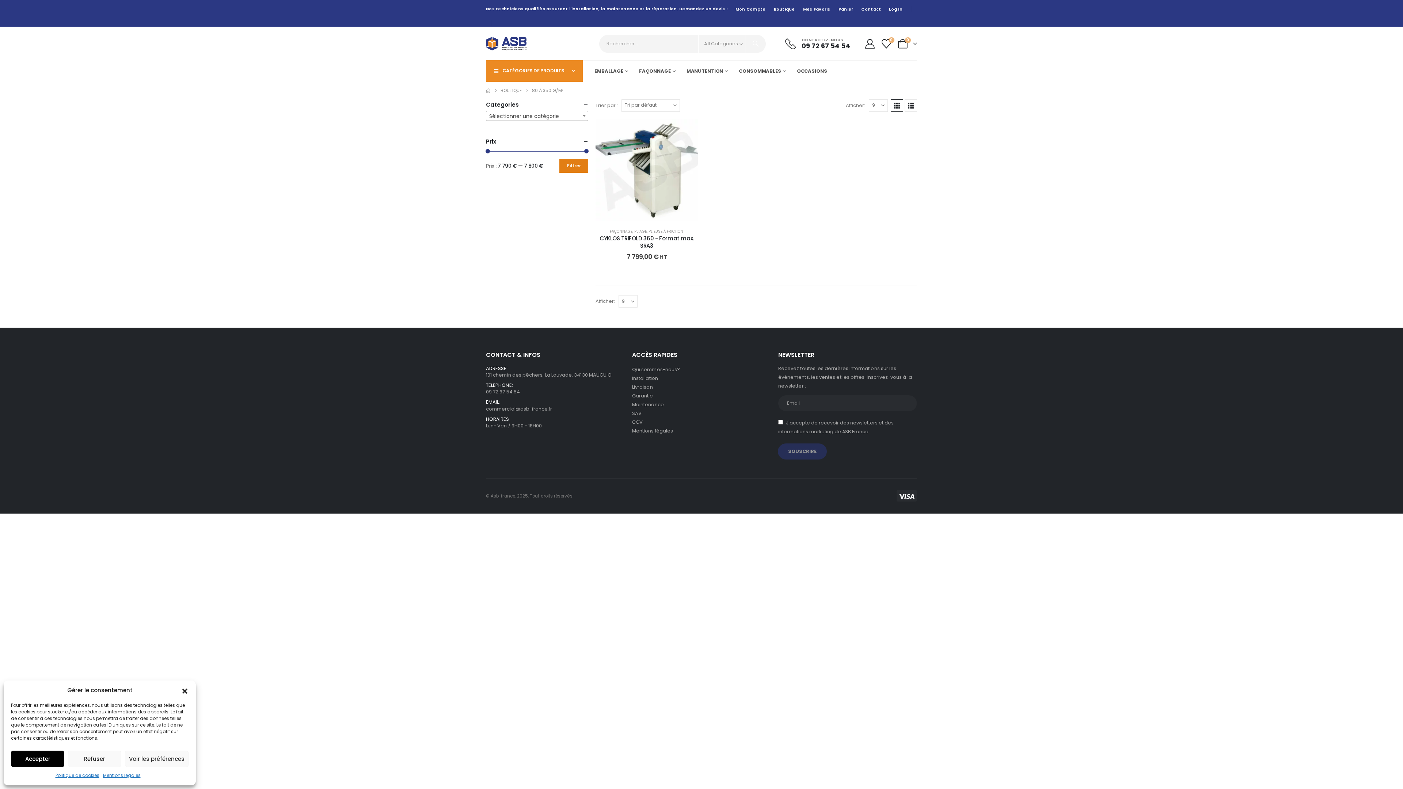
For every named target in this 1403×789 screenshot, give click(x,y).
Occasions (812, 71)
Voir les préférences (157, 759)
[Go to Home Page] (488, 90)
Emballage (608, 71)
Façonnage (655, 71)
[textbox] (537, 116)
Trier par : (607, 105)
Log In (895, 9)
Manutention (705, 71)
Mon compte (750, 9)
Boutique (784, 9)
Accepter (37, 759)
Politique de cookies (77, 775)
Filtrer (574, 166)
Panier (846, 9)
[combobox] (537, 116)
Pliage (640, 231)
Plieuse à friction (666, 231)
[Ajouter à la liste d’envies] (687, 130)
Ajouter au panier (652, 213)
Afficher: (855, 105)
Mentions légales (122, 775)
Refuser (94, 759)
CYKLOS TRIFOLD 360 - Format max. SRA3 (647, 242)
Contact (871, 9)
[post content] (647, 170)
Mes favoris (816, 9)
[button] (185, 690)
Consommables (760, 71)
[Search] (755, 44)
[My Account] (869, 44)
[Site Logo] (506, 43)
